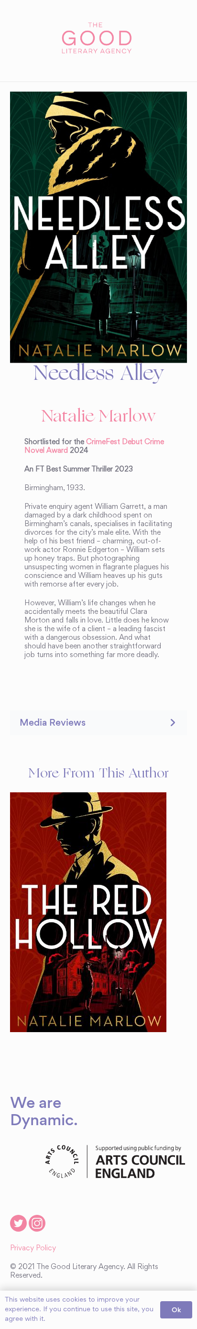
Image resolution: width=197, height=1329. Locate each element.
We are (35, 1102)
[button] (98, 722)
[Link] (98, 38)
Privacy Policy (33, 1248)
